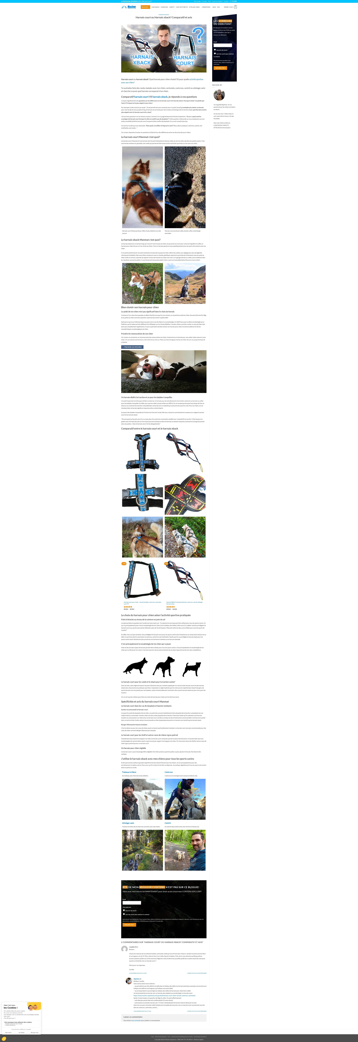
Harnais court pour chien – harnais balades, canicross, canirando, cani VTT (142, 603)
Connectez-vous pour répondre (197, 973)
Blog (214, 7)
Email (124, 899)
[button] (230, 7)
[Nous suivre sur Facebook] (230, 1)
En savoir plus (159, 921)
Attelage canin (194, 7)
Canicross (164, 7)
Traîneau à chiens (129, 772)
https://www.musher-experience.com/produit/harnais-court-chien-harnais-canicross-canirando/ (165, 995)
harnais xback (160, 96)
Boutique (145, 7)
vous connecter (136, 1020)
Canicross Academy (217, 1)
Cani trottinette (182, 7)
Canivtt (172, 7)
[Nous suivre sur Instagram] (232, 1)
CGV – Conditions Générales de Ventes (180, 1036)
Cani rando (155, 7)
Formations (206, 7)
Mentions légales (161, 1036)
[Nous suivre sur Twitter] (234, 1)
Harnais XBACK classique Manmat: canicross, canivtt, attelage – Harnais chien (184, 603)
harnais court (141, 96)
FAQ (218, 7)
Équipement (165, 14)
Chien (160, 14)
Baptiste (136, 979)
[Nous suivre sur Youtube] (235, 1)
